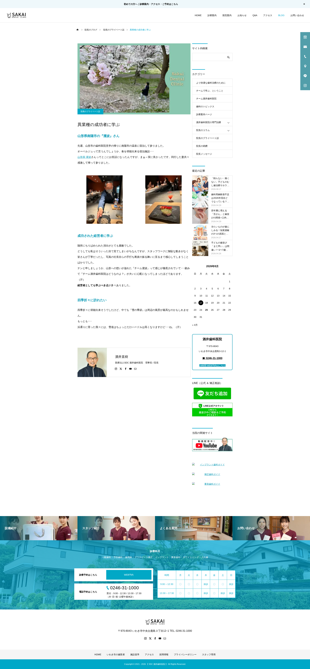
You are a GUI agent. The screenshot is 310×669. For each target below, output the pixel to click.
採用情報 (163, 654)
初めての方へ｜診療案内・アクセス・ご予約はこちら (151, 4)
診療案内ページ (204, 114)
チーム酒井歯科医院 (206, 98)
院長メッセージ (204, 154)
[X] (120, 368)
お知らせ (242, 15)
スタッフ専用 (209, 654)
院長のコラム (203, 130)
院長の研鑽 (201, 146)
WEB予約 (129, 574)
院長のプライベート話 (90, 111)
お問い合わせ (297, 15)
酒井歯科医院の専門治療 (208, 122)
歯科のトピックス (205, 106)
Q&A (255, 15)
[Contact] (135, 368)
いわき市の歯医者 (116, 654)
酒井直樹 (121, 356)
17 (201, 303)
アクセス (267, 15)
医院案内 (227, 15)
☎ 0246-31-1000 (212, 358)
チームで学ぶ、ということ (209, 90)
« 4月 (195, 325)
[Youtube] (130, 368)
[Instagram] (116, 368)
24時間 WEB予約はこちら (212, 365)
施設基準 (134, 654)
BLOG (281, 15)
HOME (198, 15)
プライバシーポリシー (185, 654)
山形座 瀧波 (84, 157)
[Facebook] (125, 368)
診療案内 (212, 15)
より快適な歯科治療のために (211, 82)
